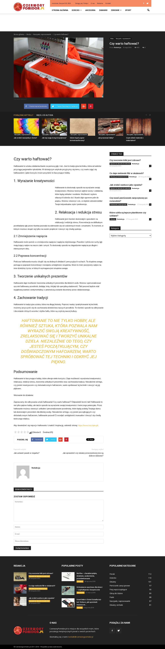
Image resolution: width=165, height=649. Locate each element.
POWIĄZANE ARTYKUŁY (23, 115)
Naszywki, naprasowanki (123, 38)
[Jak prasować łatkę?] (110, 127)
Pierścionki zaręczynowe (118, 204)
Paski (112, 597)
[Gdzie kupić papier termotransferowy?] (82, 127)
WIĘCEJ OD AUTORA (44, 115)
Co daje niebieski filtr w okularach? (127, 173)
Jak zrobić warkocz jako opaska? (126, 185)
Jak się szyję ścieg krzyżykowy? (54, 138)
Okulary (112, 219)
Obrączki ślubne (116, 593)
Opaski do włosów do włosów (120, 164)
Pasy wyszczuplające (118, 589)
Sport (128, 10)
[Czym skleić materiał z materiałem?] (138, 127)
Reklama (100, 3)
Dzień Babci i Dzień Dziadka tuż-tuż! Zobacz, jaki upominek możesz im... (89, 602)
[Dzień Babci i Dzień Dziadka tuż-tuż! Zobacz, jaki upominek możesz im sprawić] (68, 602)
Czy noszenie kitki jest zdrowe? (125, 160)
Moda (112, 38)
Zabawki (103, 10)
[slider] (21, 432)
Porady (79, 607)
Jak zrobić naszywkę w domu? (25, 138)
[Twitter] (147, 3)
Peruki (112, 574)
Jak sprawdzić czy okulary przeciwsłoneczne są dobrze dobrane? (83, 454)
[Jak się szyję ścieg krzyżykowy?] (54, 127)
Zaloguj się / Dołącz (81, 3)
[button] (148, 10)
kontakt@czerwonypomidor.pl (80, 637)
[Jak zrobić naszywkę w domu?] (26, 127)
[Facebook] (144, 3)
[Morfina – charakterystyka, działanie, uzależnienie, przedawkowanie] (68, 576)
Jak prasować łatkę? (106, 138)
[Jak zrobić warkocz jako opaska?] (20, 601)
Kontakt (108, 3)
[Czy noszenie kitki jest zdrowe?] (20, 576)
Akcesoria (90, 10)
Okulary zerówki (116, 605)
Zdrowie (115, 10)
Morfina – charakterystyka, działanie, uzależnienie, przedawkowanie (87, 575)
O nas (93, 3)
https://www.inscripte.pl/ (88, 425)
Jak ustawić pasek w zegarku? (26, 453)
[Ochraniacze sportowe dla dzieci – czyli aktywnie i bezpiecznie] (68, 590)
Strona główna (60, 10)
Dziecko (76, 10)
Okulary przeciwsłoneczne (119, 177)
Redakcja (117, 47)
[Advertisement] (82, 22)
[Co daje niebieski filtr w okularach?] (20, 589)
